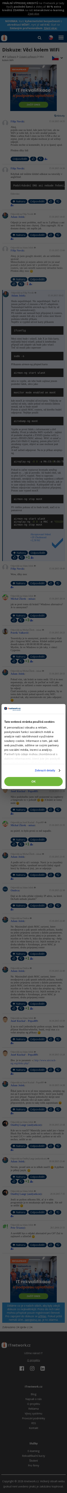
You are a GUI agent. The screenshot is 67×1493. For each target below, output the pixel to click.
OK (33, 781)
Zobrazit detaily (45, 770)
